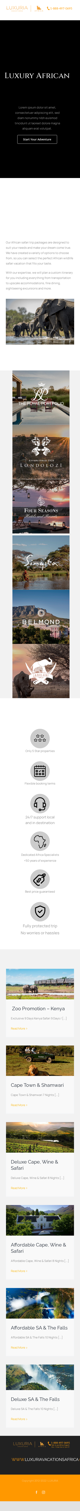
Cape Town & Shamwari (37, 1085)
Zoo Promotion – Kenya (38, 1008)
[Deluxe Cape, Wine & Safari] (40, 1136)
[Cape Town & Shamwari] (40, 1060)
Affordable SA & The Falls (39, 1327)
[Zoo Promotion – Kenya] (40, 983)
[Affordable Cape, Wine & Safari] (40, 1219)
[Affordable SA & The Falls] (40, 1302)
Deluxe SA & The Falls (35, 1399)
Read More (18, 1028)
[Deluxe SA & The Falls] (40, 1376)
